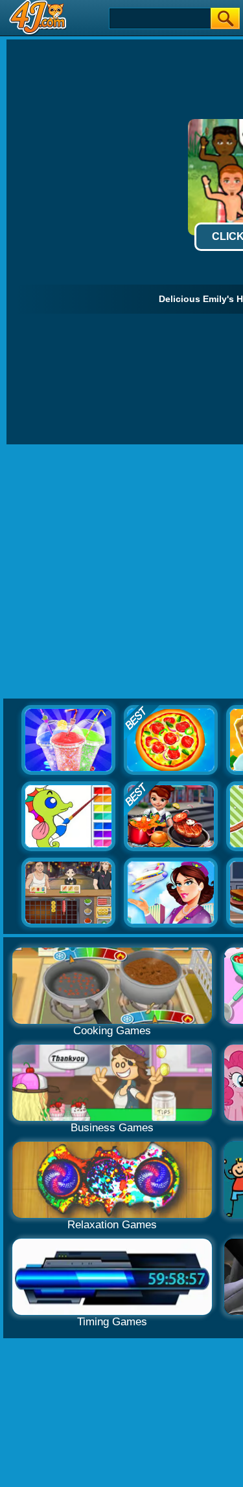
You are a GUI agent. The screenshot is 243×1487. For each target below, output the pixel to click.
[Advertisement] (121, 572)
